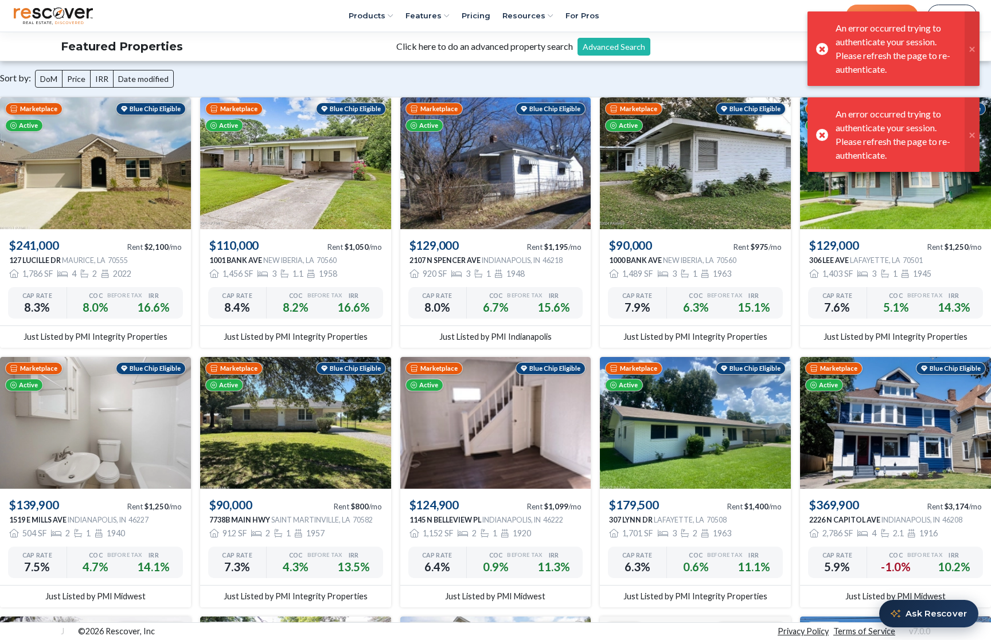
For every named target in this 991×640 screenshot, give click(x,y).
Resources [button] (523, 15)
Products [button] (367, 15)
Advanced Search (614, 47)
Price (76, 79)
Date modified (143, 79)
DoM (48, 79)
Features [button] (423, 15)
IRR (101, 79)
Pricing (476, 15)
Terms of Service (864, 631)
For (582, 15)
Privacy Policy (803, 631)
